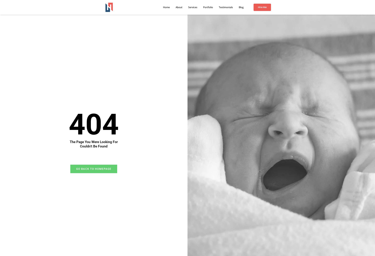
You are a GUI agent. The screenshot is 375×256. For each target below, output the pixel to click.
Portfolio (208, 7)
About (179, 7)
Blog (241, 7)
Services (192, 7)
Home (166, 7)
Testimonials (226, 7)
